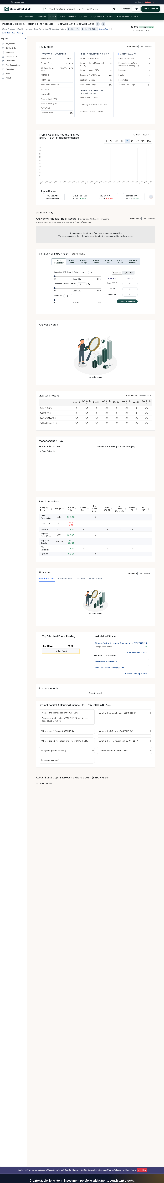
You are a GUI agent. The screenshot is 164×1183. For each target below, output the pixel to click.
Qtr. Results (10, 61)
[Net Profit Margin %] (125, 509)
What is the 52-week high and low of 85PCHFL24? (64, 741)
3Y (132, 141)
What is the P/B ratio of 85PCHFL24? (116, 731)
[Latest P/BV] (148, 509)
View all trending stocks (136, 673)
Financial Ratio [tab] (95, 578)
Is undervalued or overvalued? (113, 750)
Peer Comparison (12, 65)
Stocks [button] (51, 17)
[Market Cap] (88, 509)
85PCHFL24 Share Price (11, 33)
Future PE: (58, 295)
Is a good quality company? (54, 750)
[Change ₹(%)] (75, 509)
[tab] (59, 262)
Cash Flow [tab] (80, 578)
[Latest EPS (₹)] (111, 509)
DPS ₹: (112, 288)
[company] (51, 509)
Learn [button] (133, 17)
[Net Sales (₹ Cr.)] (99, 507)
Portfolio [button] (71, 17)
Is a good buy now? (50, 760)
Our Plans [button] (29, 17)
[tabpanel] (95, 602)
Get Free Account (151, 9)
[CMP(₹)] (63, 509)
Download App (18, 2)
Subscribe (149, 2)
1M (111, 141)
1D (106, 141)
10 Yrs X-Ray (11, 48)
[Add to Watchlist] (98, 24)
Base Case (117, 273)
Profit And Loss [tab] (47, 578)
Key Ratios (147, 135)
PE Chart (136, 135)
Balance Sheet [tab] (65, 578)
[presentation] (151, 196)
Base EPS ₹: (112, 283)
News (7, 74)
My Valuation (128, 273)
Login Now (142, 1170)
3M (116, 141)
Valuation (9, 52)
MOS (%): (111, 294)
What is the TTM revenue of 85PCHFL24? (118, 741)
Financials (9, 69)
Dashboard (41, 17)
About (20, 17)
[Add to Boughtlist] (103, 24)
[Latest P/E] (136, 509)
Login (136, 9)
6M (122, 141)
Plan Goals (83, 17)
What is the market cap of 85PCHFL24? (117, 713)
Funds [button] (61, 17)
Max (149, 141)
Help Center (138, 2)
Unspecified (103, 29)
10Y (142, 141)
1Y (127, 141)
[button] (117, 17)
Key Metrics (10, 44)
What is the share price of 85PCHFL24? (60, 713)
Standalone (132, 46)
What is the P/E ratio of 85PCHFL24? (58, 731)
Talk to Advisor (123, 9)
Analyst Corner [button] (96, 17)
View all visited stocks (137, 652)
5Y (137, 141)
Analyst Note (11, 57)
